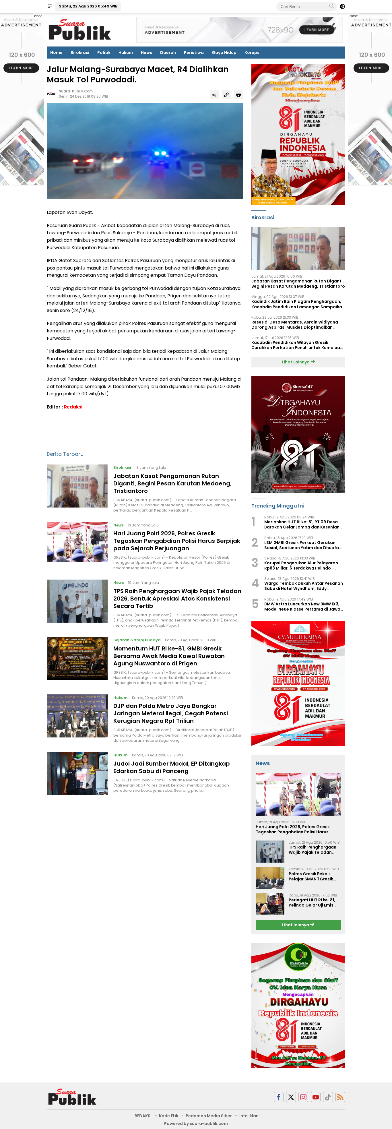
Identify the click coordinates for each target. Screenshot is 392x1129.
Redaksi (73, 407)
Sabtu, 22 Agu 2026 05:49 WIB (88, 6)
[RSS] (340, 1097)
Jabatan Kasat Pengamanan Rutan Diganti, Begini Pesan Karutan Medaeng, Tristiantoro (172, 483)
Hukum (126, 52)
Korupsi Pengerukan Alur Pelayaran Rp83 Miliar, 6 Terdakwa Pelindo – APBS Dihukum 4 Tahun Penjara (301, 565)
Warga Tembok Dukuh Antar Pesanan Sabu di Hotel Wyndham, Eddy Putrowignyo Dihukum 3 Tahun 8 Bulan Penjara (304, 586)
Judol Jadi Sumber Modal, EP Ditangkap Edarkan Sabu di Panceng (171, 767)
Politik (103, 52)
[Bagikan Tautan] (214, 94)
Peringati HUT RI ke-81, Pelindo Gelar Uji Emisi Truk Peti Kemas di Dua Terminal (313, 902)
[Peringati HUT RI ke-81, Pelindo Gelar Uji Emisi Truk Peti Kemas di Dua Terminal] (270, 904)
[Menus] (50, 6)
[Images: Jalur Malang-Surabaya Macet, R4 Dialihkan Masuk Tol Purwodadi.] (145, 151)
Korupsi (252, 52)
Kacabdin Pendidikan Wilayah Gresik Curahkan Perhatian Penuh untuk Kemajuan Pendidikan (297, 345)
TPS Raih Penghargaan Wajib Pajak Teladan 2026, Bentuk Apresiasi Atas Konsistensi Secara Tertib (177, 598)
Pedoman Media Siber (209, 1116)
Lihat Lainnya (296, 362)
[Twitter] (291, 1097)
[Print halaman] (238, 94)
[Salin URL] (226, 94)
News (146, 52)
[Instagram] (303, 1097)
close (38, 16)
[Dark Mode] (342, 6)
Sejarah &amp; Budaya (137, 640)
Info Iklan (249, 1116)
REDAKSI (143, 1116)
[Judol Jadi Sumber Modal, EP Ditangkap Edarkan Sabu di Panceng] (77, 773)
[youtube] (316, 1097)
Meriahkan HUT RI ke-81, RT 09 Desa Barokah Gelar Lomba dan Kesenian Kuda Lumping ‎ (301, 524)
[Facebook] (279, 1097)
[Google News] (328, 1097)
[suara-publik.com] (72, 1097)
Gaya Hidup (224, 52)
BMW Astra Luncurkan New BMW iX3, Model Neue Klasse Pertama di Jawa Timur (302, 606)
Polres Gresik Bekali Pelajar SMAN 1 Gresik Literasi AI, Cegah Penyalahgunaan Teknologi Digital (311, 876)
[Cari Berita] (331, 6)
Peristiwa (194, 52)
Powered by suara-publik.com (196, 1123)
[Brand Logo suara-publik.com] (80, 29)
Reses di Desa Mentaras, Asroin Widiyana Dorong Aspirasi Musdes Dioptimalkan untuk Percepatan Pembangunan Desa (294, 324)
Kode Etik (168, 1116)
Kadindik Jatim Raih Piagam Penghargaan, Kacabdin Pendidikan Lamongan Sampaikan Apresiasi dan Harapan (298, 304)
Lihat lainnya (296, 925)
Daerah (168, 52)
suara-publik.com (76, 91)
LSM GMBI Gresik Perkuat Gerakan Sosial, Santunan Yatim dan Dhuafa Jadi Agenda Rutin (301, 545)
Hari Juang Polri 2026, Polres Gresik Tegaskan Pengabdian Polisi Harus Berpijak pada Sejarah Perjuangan (176, 541)
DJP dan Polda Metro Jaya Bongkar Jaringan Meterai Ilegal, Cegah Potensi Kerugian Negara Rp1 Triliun (170, 713)
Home (56, 52)
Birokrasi (80, 52)
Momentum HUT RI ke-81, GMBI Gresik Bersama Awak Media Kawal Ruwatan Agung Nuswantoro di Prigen (169, 656)
